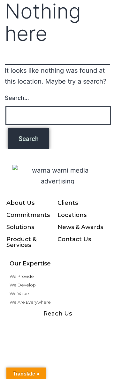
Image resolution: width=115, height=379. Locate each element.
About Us (20, 202)
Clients (67, 202)
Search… (17, 97)
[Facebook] (19, 326)
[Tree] (96, 326)
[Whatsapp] (45, 326)
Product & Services (21, 242)
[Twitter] (83, 326)
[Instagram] (32, 326)
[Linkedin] (70, 326)
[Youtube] (57, 326)
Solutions (20, 227)
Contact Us (74, 239)
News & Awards (80, 227)
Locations (72, 215)
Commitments (28, 215)
